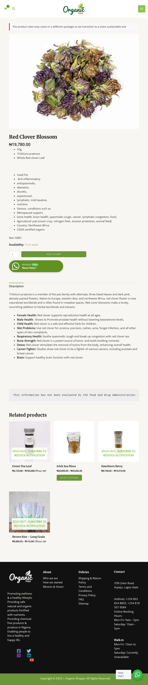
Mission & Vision (53, 586)
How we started (52, 582)
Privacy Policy (87, 595)
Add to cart (54, 254)
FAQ (81, 599)
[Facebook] (19, 651)
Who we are (50, 578)
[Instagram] (19, 655)
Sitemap (84, 603)
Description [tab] (16, 286)
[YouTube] (32, 660)
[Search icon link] (13, 9)
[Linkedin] (29, 655)
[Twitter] (29, 651)
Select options (69, 477)
